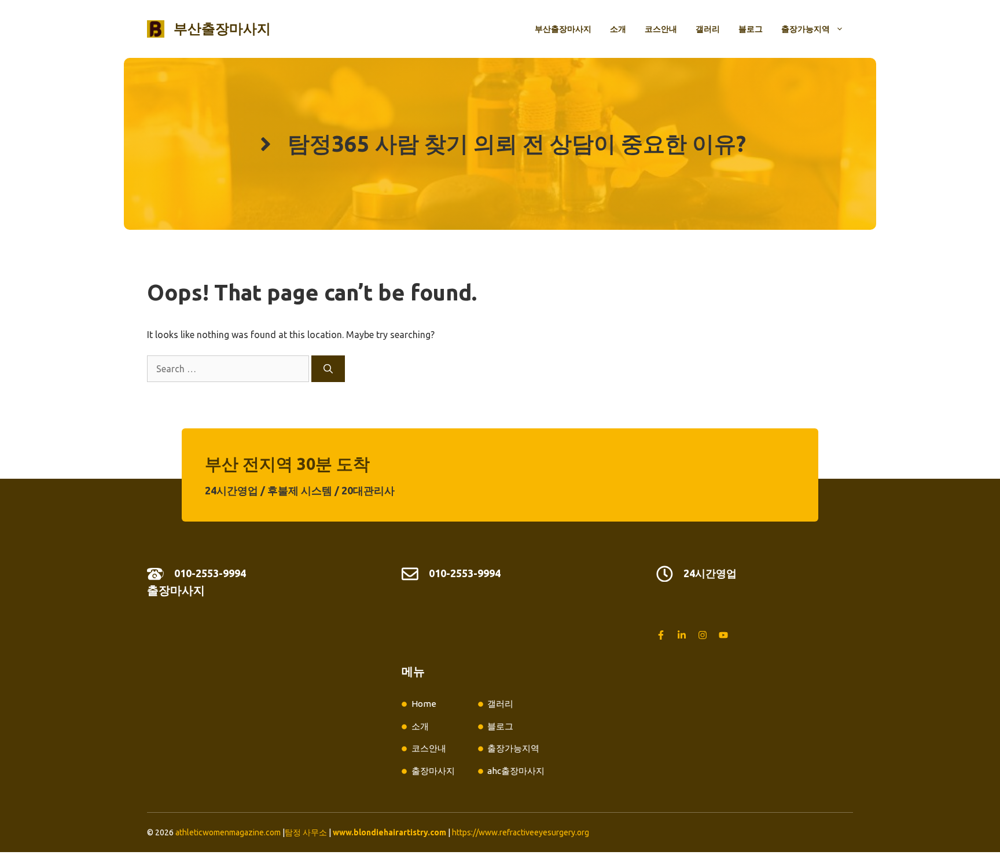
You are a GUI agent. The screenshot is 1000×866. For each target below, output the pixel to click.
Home (423, 704)
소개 (618, 29)
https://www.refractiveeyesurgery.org (520, 832)
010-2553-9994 (210, 573)
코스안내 (661, 29)
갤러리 (708, 29)
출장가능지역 (805, 29)
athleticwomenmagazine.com (228, 832)
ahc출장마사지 (516, 771)
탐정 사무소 (306, 832)
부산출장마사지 (222, 28)
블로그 (750, 29)
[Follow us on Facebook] (661, 635)
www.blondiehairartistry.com (389, 832)
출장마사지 (176, 590)
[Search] (328, 368)
